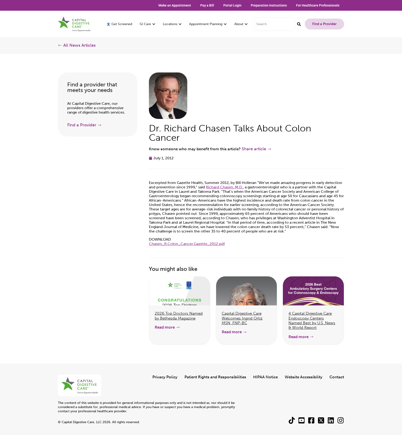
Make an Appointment (174, 5)
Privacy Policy (165, 377)
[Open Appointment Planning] (225, 24)
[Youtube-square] (301, 420)
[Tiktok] (291, 420)
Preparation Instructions (269, 5)
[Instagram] (340, 420)
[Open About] (246, 24)
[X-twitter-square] (321, 420)
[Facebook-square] (311, 420)
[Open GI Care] (153, 24)
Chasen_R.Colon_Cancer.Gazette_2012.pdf (187, 244)
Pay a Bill (207, 5)
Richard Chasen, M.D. (224, 187)
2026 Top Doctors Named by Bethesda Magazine (179, 315)
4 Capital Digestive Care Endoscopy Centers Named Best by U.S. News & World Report (311, 320)
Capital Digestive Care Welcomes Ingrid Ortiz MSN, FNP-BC (242, 318)
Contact (336, 377)
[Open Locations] (180, 24)
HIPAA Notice (265, 377)
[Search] (298, 24)
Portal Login (232, 5)
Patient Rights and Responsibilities (215, 377)
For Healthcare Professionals (317, 5)
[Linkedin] (330, 420)
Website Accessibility (303, 377)
